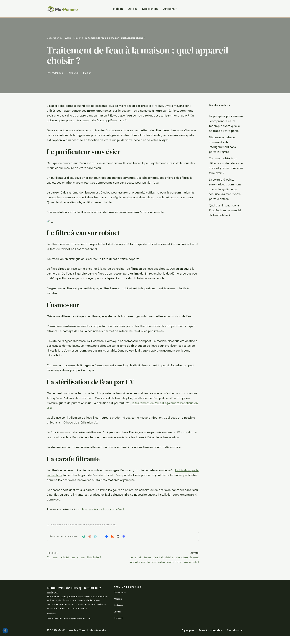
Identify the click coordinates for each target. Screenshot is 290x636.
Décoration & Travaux (59, 37)
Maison (118, 9)
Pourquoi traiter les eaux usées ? (103, 509)
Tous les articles (79, 608)
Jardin (132, 9)
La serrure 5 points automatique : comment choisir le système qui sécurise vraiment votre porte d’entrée (225, 189)
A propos (188, 630)
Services (118, 618)
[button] (176, 9)
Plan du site (235, 630)
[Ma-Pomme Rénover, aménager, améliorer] (62, 8)
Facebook (51, 613)
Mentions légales (210, 630)
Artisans (118, 605)
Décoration (150, 9)
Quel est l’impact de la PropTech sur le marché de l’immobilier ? (225, 210)
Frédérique (57, 73)
